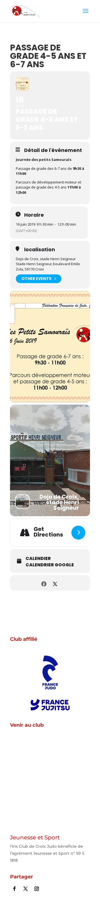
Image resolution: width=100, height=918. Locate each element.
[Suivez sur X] (25, 888)
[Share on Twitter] (55, 583)
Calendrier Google (50, 564)
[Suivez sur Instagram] (36, 888)
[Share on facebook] (44, 583)
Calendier (38, 558)
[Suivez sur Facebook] (14, 888)
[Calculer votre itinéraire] (78, 533)
